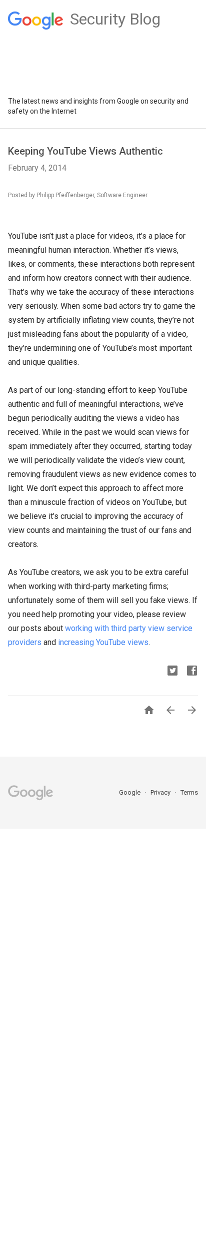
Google (130, 792)
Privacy (161, 792)
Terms (189, 792)
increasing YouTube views (103, 642)
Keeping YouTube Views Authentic (85, 151)
